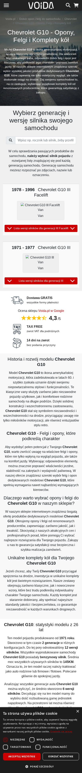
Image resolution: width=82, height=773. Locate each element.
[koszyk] (76, 5)
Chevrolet (70, 18)
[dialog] (41, 740)
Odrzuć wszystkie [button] (60, 756)
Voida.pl (10, 18)
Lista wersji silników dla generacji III (41, 280)
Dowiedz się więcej (61, 731)
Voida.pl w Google (51, 310)
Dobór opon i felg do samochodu (40, 18)
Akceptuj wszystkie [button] (21, 756)
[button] (41, 766)
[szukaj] (68, 5)
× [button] (77, 711)
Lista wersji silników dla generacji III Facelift (41, 228)
